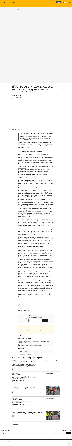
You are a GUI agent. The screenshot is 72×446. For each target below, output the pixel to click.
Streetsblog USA (14, 85)
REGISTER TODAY (28, 139)
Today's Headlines (15, 373)
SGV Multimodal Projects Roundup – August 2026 (23, 387)
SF (9, 441)
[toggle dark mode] (64, 2)
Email (30, 320)
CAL (9, 5)
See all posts (15, 424)
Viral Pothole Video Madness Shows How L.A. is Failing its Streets (27, 412)
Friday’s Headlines (16, 374)
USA (7, 5)
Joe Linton (16, 368)
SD (11, 441)
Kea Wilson (18, 95)
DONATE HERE (3, 5)
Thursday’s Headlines (17, 399)
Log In (58, 2)
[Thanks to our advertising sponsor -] (36, 45)
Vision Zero (14, 360)
